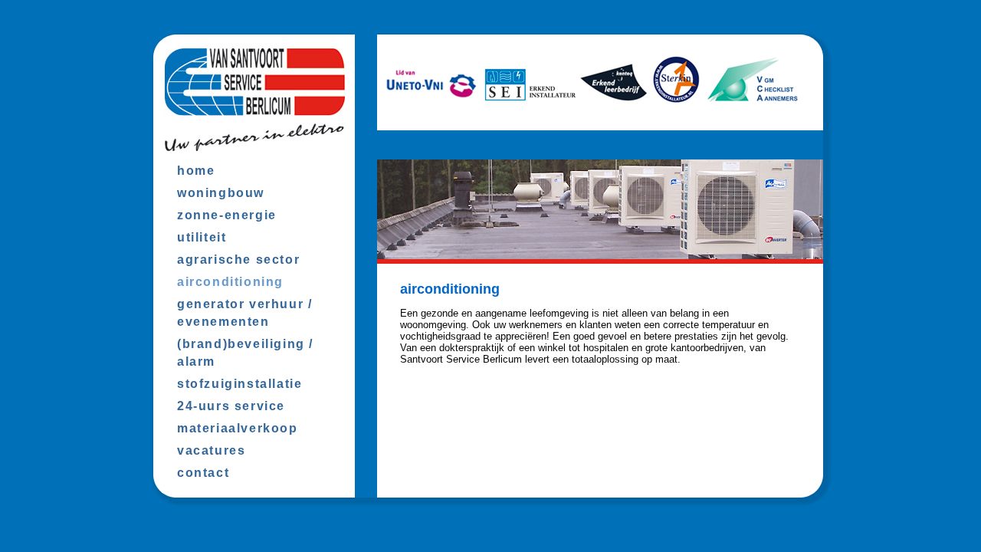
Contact (203, 472)
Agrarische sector (238, 259)
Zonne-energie (227, 215)
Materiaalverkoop (237, 428)
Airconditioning (230, 281)
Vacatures (211, 450)
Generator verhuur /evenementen (244, 312)
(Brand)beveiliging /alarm (245, 352)
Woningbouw (220, 192)
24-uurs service (231, 405)
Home (196, 170)
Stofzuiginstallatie (239, 383)
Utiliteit (201, 237)
